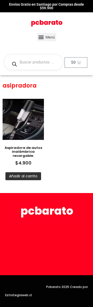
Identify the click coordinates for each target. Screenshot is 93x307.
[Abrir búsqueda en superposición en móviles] (33, 62)
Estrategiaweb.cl (18, 295)
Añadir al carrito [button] (23, 176)
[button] (46, 37)
